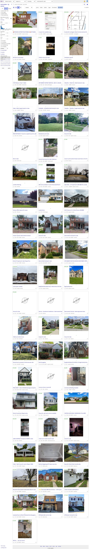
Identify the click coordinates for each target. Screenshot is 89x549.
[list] (14, 7)
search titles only (4, 10)
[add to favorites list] (13, 34)
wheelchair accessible (5, 43)
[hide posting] (36, 34)
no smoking (3, 42)
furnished (3, 40)
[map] (20, 7)
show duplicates (4, 15)
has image (3, 12)
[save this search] (87, 4)
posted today (4, 13)
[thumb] (16, 7)
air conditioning (4, 45)
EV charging (3, 46)
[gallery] (18, 7)
